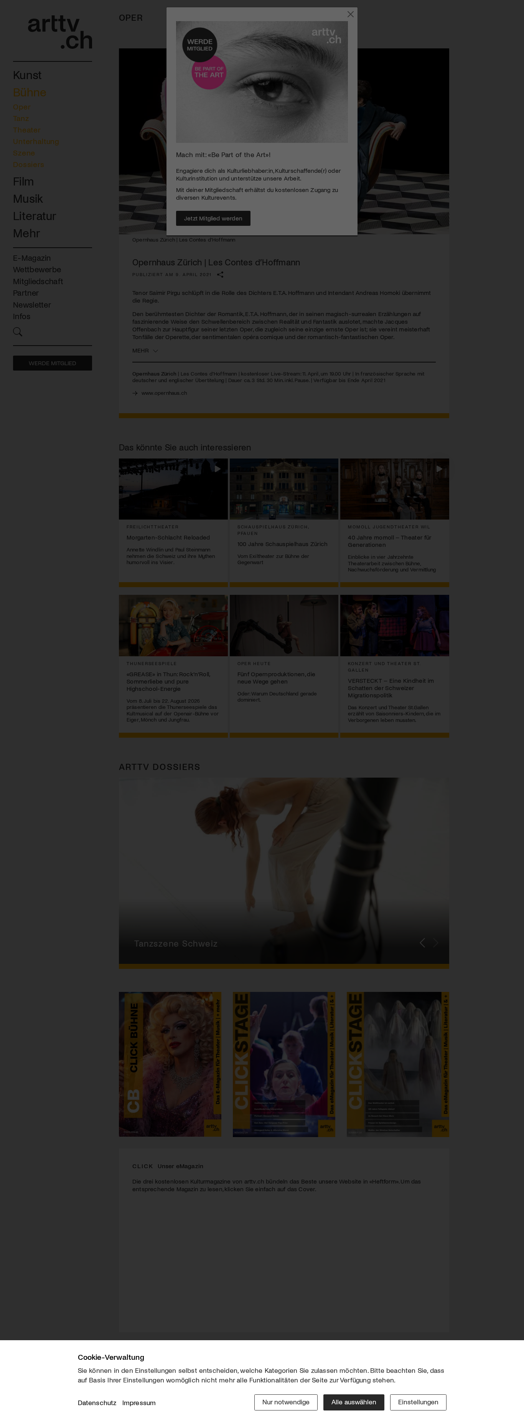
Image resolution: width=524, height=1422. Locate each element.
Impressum (139, 1402)
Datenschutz (97, 1402)
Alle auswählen (353, 1401)
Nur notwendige (286, 1401)
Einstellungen (418, 1401)
